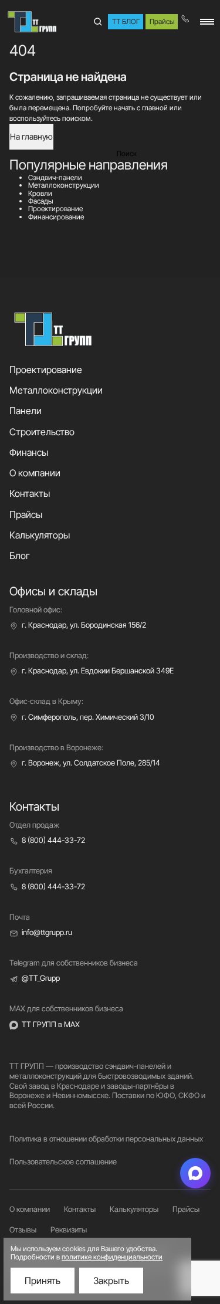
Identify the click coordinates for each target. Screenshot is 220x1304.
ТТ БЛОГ (126, 21)
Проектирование (55, 208)
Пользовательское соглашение (63, 1161)
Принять (42, 1280)
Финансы (28, 452)
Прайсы (162, 21)
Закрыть (111, 1280)
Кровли (40, 193)
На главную (31, 136)
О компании (34, 473)
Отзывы (22, 1229)
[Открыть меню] (207, 21)
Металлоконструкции (63, 185)
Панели (25, 410)
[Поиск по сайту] (97, 21)
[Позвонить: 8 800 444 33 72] (188, 21)
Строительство (42, 432)
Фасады (40, 201)
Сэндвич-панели (55, 177)
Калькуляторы (39, 535)
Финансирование (56, 216)
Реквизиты (68, 1229)
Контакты (29, 493)
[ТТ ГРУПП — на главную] (32, 21)
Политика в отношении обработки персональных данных (106, 1138)
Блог (19, 555)
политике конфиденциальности (112, 1256)
